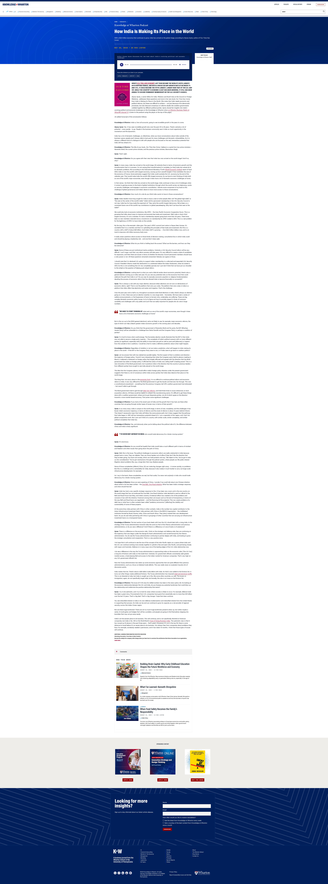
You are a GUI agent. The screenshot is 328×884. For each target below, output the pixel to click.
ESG (106, 11)
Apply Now (128, 780)
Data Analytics (79, 11)
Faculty (168, 852)
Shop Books (195, 854)
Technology (214, 11)
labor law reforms (149, 391)
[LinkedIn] (122, 873)
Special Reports (297, 4)
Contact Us (195, 856)
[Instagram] (130, 873)
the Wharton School (146, 875)
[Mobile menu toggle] (3, 11)
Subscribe (320, 4)
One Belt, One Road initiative (152, 484)
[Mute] (180, 65)
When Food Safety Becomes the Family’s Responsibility (158, 710)
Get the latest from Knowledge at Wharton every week (183, 820)
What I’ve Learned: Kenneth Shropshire (158, 687)
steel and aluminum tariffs (183, 574)
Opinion (309, 4)
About (194, 850)
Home (116, 22)
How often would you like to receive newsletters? (179, 817)
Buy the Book (197, 780)
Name (165, 802)
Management (50, 11)
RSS (138, 76)
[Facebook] (119, 873)
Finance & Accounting (24, 11)
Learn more (117, 640)
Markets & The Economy (38, 11)
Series (168, 854)
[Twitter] (115, 873)
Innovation (138, 11)
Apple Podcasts (123, 76)
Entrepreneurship (98, 11)
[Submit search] (323, 11)
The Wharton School (198, 852)
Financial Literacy (114, 11)
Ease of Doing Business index (160, 621)
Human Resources (188, 11)
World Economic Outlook (173, 170)
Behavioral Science (68, 11)
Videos (168, 862)
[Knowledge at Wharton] (15, 4)
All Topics (143, 862)
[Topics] (7, 11)
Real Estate (88, 11)
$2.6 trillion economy (145, 83)
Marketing (58, 11)
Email (164, 810)
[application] (153, 64)
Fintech (123, 11)
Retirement (130, 11)
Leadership (147, 11)
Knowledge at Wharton (150, 872)
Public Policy (205, 11)
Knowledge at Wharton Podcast (131, 25)
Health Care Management (175, 11)
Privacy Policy (173, 872)
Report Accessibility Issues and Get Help (180, 875)
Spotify (132, 76)
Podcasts (286, 4)
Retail (197, 11)
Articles (276, 4)
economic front (145, 379)
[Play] (121, 64)
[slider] (184, 64)
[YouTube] (126, 873)
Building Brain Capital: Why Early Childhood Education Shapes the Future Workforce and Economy (165, 665)
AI (15, 11)
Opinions (168, 856)
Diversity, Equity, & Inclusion (159, 11)
